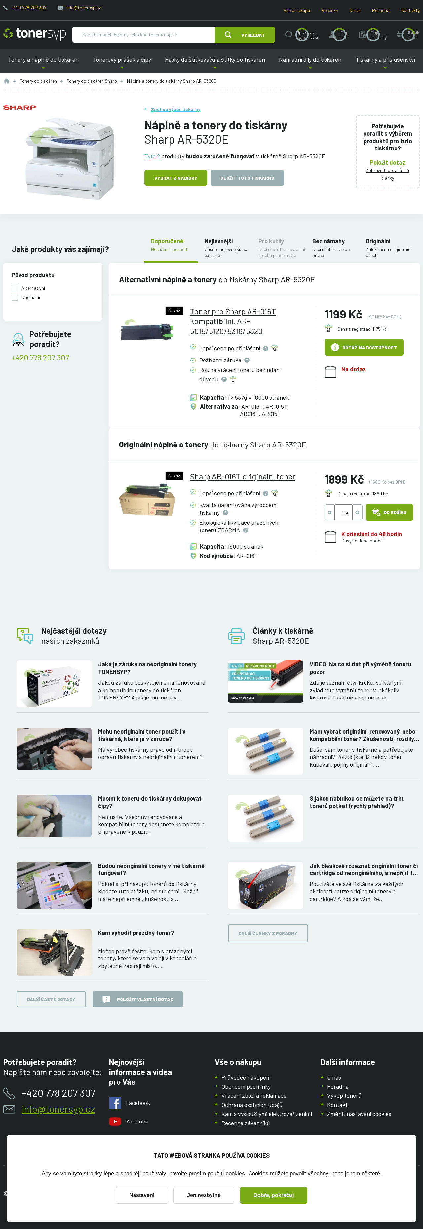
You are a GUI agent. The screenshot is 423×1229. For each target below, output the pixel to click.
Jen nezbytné (204, 1195)
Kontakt (337, 1104)
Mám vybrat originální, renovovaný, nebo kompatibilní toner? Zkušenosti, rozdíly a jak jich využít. (364, 735)
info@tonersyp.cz (83, 7)
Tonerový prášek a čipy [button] (121, 64)
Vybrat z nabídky (175, 178)
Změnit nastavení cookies (359, 1113)
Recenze (330, 10)
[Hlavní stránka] (34, 34)
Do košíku (395, 512)
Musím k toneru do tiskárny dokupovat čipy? (150, 802)
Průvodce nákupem (246, 1077)
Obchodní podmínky (246, 1086)
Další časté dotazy (51, 999)
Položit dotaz (387, 162)
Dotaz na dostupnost (369, 347)
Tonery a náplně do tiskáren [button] (45, 64)
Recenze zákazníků (245, 1122)
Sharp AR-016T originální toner (242, 476)
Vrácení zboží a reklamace (254, 1095)
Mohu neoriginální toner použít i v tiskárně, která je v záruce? (141, 735)
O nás (355, 10)
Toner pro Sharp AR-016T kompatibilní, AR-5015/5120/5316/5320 (233, 321)
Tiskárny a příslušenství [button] (383, 64)
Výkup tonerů (344, 1095)
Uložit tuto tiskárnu (247, 178)
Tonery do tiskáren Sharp (92, 81)
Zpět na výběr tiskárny (175, 109)
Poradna (381, 10)
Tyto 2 (152, 156)
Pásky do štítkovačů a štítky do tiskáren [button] (215, 64)
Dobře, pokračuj (273, 1195)
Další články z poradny (268, 933)
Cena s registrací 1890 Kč (362, 493)
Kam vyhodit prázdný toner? (136, 932)
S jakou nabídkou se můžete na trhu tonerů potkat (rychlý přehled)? (357, 802)
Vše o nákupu (297, 10)
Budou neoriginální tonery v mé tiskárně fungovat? (151, 869)
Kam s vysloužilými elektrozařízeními (266, 1113)
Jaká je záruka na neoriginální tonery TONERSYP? (147, 667)
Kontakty (410, 10)
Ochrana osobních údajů (252, 1104)
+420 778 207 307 (28, 7)
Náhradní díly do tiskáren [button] (310, 64)
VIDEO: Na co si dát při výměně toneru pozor (360, 667)
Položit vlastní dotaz (145, 999)
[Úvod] (6, 81)
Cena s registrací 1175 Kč (362, 329)
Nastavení (141, 1195)
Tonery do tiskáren (38, 81)
